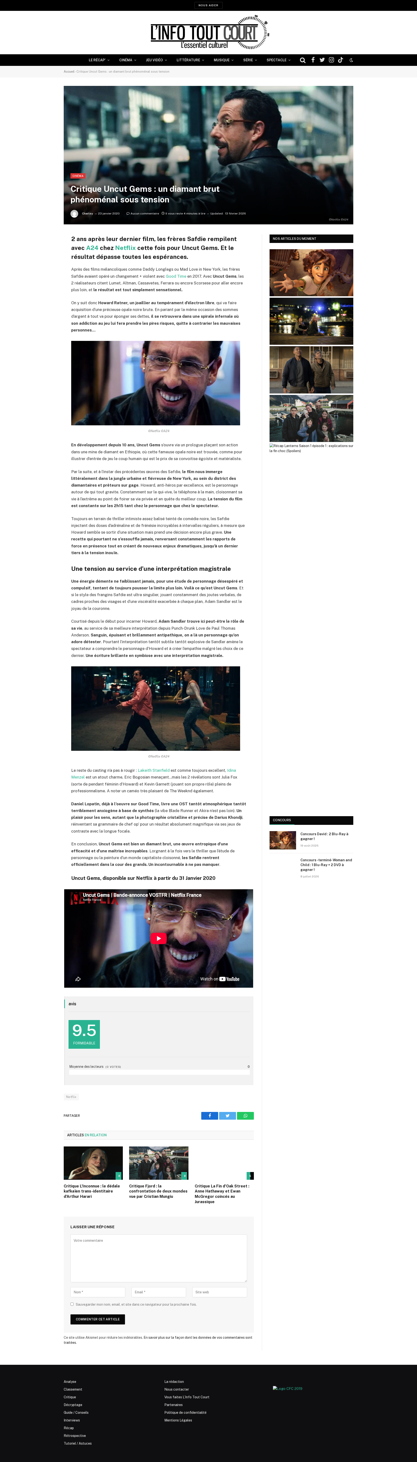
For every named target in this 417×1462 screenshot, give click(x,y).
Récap (69, 1428)
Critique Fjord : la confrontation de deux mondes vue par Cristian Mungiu (158, 1191)
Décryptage (73, 1405)
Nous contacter (176, 1389)
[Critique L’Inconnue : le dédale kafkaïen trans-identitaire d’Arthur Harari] (93, 1163)
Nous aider (208, 5)
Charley (87, 213)
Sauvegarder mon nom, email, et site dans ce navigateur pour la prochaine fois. (136, 1304)
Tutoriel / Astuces (78, 1443)
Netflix (125, 247)
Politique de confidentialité (185, 1412)
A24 (92, 247)
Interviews (72, 1420)
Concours (282, 820)
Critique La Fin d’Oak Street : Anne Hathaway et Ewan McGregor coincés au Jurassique (222, 1194)
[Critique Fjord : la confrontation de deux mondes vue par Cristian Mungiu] (158, 1163)
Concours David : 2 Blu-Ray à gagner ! (324, 836)
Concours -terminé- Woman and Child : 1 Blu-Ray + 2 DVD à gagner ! (326, 865)
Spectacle (276, 60)
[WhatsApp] (47, 275)
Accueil (69, 71)
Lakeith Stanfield (153, 770)
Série (248, 60)
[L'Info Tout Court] (208, 32)
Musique (221, 60)
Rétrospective (75, 1436)
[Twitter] (47, 263)
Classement (73, 1389)
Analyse (70, 1382)
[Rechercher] (302, 60)
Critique (70, 1397)
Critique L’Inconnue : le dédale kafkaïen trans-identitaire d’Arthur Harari (92, 1191)
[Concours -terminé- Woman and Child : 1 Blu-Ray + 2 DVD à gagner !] (283, 866)
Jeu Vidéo (154, 60)
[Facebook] (47, 250)
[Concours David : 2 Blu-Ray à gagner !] (283, 840)
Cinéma (125, 60)
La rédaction (174, 1382)
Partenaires (173, 1405)
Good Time (176, 276)
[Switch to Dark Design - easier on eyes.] (350, 60)
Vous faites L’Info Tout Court (186, 1397)
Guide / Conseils (76, 1412)
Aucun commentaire (145, 213)
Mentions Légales (178, 1420)
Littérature (188, 60)
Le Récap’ (97, 60)
